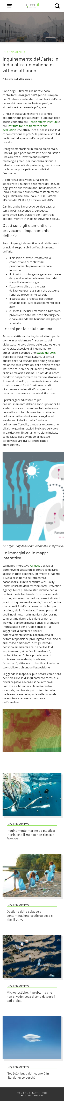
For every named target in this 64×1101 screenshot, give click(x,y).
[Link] (32, 753)
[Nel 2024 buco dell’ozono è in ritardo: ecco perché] (32, 1060)
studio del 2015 (46, 352)
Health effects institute (43, 122)
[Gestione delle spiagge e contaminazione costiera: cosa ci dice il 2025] (32, 899)
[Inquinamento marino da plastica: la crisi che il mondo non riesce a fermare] (32, 818)
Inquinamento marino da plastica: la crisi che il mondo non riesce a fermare (31, 835)
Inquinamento (14, 52)
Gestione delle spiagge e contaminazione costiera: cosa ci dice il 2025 (30, 916)
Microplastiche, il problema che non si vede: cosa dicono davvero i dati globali (31, 997)
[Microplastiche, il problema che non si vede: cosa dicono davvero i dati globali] (32, 980)
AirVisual (35, 565)
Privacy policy (27, 1095)
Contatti (39, 1095)
